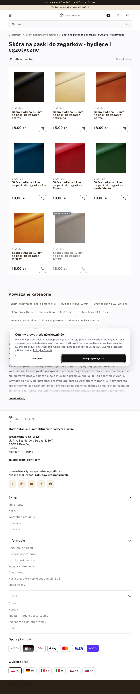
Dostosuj (37, 358)
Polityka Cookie (42, 350)
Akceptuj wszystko (93, 358)
